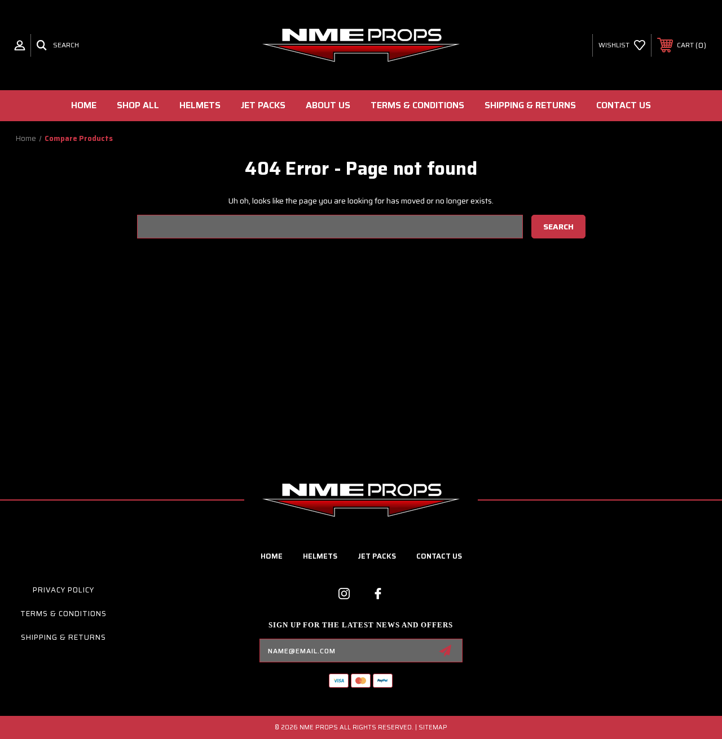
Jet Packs (263, 105)
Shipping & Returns (530, 105)
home (272, 556)
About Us (328, 105)
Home (83, 105)
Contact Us (623, 105)
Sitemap (433, 727)
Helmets (200, 105)
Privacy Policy (63, 590)
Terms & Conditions (417, 105)
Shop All (138, 105)
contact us (439, 556)
